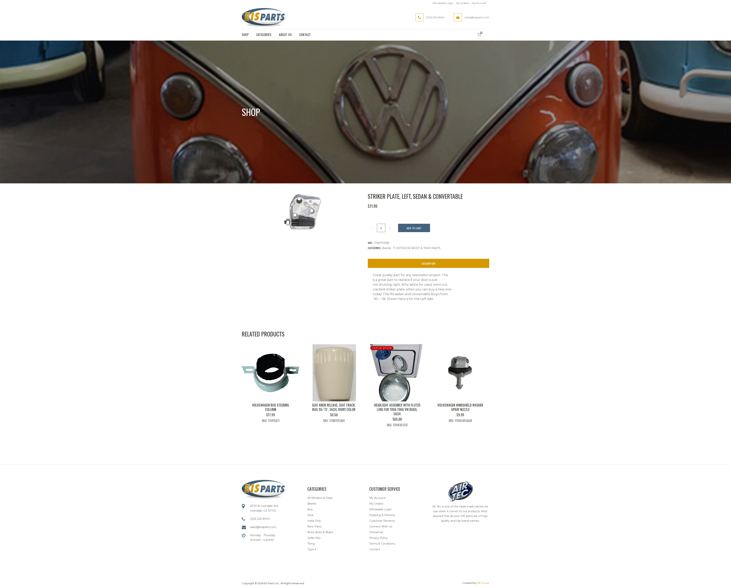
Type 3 (311, 549)
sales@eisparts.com (263, 527)
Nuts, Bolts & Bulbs (320, 532)
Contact (374, 549)
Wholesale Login (443, 3)
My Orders (462, 3)
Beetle (386, 248)
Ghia (310, 515)
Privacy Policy (378, 538)
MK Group (483, 582)
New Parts (314, 526)
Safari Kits (313, 538)
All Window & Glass (320, 498)
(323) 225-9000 (260, 519)
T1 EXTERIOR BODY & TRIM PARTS (417, 248)
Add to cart (414, 228)
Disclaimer (376, 532)
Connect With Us (380, 526)
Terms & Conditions (382, 543)
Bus (310, 509)
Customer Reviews (382, 520)
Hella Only (314, 520)
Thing (311, 543)
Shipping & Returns (382, 515)
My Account (479, 3)
